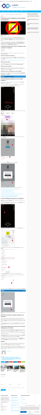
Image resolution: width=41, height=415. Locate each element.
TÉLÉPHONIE (21, 11)
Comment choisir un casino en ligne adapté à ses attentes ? (15, 405)
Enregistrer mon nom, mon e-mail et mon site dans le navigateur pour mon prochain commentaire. (12, 387)
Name (2, 384)
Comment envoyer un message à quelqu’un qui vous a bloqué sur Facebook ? (14, 60)
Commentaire (2, 376)
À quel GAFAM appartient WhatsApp (15, 402)
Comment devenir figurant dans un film (33, 20)
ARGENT (26, 11)
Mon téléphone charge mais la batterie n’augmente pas (14, 397)
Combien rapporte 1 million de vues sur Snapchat (8, 192)
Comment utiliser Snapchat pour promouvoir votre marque (9, 195)
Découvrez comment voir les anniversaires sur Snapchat (9, 196)
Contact (22, 401)
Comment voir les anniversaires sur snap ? (7, 359)
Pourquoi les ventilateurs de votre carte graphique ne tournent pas (15, 410)
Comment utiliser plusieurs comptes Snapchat (8, 190)
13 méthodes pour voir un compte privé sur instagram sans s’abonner (11, 358)
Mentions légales (23, 399)
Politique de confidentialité (30, 413)
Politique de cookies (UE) (24, 403)
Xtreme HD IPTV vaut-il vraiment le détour (32, 24)
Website (19, 384)
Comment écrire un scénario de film (33, 32)
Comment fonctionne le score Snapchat (7, 191)
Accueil (2, 14)
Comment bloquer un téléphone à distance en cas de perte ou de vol (32, 28)
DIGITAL (4, 14)
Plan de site (22, 397)
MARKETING (8, 11)
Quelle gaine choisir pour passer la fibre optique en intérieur (15, 400)
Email (11, 384)
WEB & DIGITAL (3, 11)
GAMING (17, 11)
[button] (39, 405)
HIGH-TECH (13, 11)
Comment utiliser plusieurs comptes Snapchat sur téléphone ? (10, 357)
